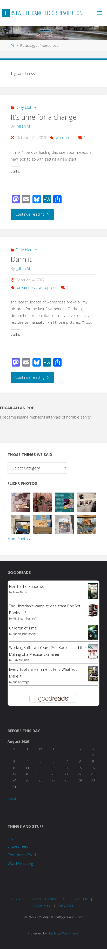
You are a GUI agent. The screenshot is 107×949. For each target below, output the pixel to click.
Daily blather (26, 107)
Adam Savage (21, 682)
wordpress (65, 137)
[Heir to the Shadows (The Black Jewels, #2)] (93, 590)
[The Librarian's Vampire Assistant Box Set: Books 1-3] (93, 609)
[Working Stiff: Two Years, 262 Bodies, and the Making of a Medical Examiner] (93, 651)
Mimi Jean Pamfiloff (24, 618)
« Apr (12, 798)
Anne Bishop (20, 592)
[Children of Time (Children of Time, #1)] (93, 631)
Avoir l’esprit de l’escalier (60, 899)
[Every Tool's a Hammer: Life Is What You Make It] (93, 673)
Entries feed (18, 846)
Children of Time (23, 628)
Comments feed (22, 854)
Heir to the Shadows (26, 586)
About (17, 899)
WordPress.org (20, 863)
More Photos (19, 538)
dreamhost (26, 287)
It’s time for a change (44, 117)
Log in (12, 837)
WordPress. (70, 933)
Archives (41, 905)
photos (66, 905)
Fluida (52, 933)
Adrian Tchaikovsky (24, 634)
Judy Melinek (21, 660)
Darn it (21, 259)
